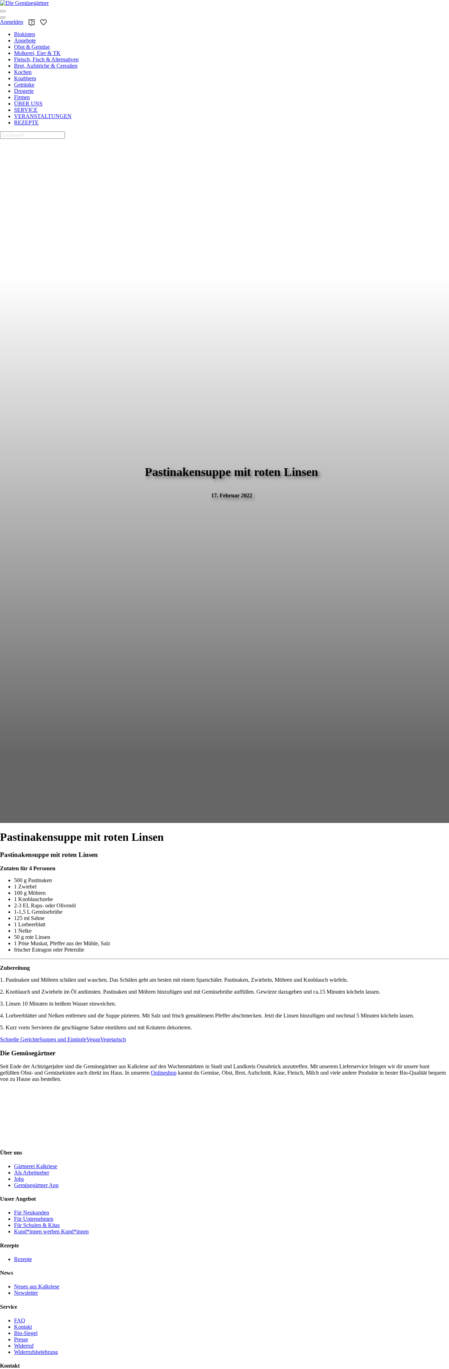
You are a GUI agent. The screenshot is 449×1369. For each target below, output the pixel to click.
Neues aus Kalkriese (36, 1286)
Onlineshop (163, 1073)
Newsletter (26, 1293)
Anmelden (11, 22)
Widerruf (24, 1346)
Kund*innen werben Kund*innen (51, 1231)
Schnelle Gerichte (19, 1039)
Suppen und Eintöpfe (62, 1039)
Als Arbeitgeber (31, 1173)
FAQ (19, 1320)
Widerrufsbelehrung (36, 1352)
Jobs (19, 1179)
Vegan (93, 1039)
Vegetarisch (113, 1039)
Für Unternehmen (33, 1219)
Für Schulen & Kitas (37, 1225)
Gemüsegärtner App (36, 1185)
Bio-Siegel (26, 1333)
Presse (21, 1339)
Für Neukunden (31, 1212)
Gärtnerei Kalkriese (35, 1166)
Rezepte (23, 1259)
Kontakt (23, 1327)
